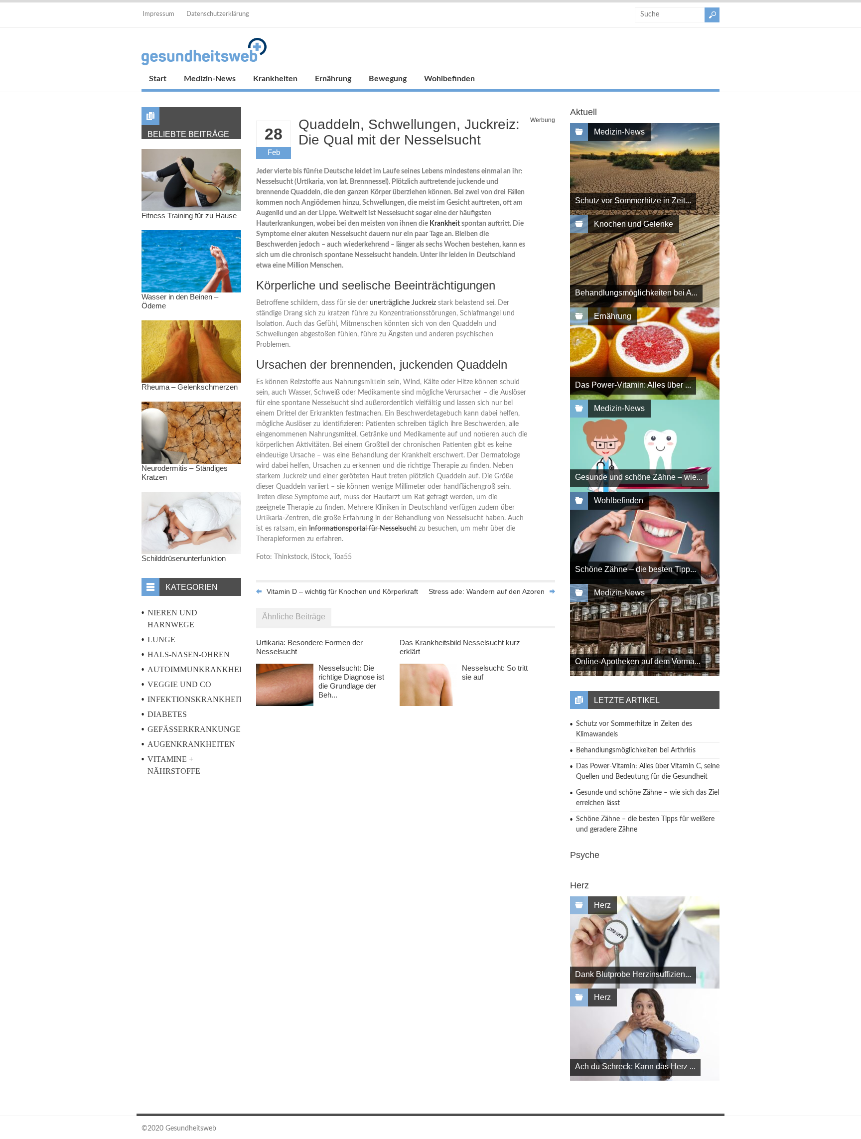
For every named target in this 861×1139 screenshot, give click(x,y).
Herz (602, 905)
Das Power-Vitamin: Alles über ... (633, 385)
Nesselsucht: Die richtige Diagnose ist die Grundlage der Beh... (351, 681)
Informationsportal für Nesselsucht (363, 528)
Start (157, 79)
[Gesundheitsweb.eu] (204, 63)
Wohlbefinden (449, 79)
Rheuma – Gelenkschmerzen (190, 387)
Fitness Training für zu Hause (189, 215)
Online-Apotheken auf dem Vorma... (638, 661)
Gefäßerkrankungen (197, 729)
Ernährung (333, 79)
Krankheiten (275, 79)
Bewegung (388, 79)
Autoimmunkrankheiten (202, 669)
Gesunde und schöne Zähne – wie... (639, 477)
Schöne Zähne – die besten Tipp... (635, 569)
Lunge (161, 639)
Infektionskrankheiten (200, 699)
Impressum (158, 14)
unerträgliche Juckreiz (403, 302)
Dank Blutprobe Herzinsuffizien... (633, 974)
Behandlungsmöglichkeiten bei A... (636, 292)
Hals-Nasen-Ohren (188, 654)
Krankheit (445, 223)
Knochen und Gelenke (633, 224)
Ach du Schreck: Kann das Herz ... (635, 1066)
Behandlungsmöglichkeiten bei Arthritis (636, 750)
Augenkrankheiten (191, 744)
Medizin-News (210, 79)
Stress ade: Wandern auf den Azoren (487, 591)
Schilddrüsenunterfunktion (184, 558)
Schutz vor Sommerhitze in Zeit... (633, 200)
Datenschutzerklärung (217, 14)
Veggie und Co (179, 684)
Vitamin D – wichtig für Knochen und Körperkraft (342, 591)
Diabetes (167, 714)
